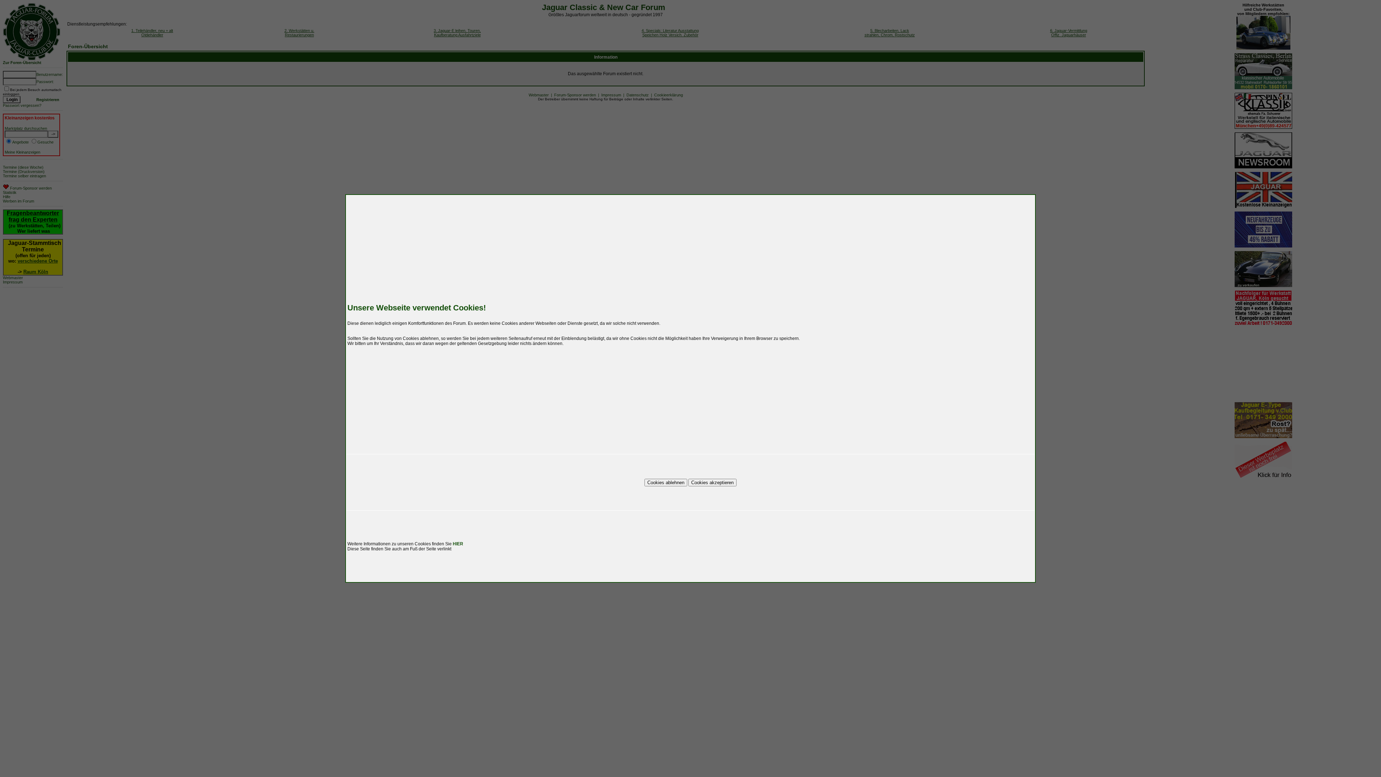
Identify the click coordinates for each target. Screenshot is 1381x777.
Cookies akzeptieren (712, 482)
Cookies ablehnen (665, 482)
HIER (458, 543)
